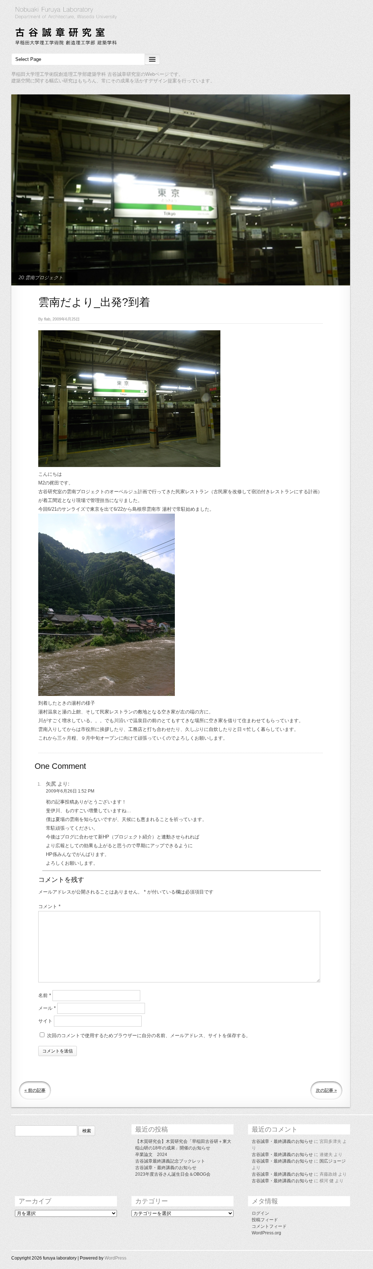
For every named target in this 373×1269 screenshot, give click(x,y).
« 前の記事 (35, 1090)
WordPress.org (266, 1232)
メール (47, 1008)
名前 (44, 995)
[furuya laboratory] (186, 27)
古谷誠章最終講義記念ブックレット (170, 1161)
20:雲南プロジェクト (41, 277)
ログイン (260, 1213)
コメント (49, 906)
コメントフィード (269, 1226)
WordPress (115, 1258)
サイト (45, 1021)
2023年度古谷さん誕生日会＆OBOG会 (173, 1174)
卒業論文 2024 (151, 1154)
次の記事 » (326, 1090)
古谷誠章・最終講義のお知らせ (165, 1167)
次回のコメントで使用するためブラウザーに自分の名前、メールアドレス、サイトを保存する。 (149, 1035)
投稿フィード (265, 1219)
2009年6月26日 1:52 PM (70, 791)
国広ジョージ (332, 1161)
